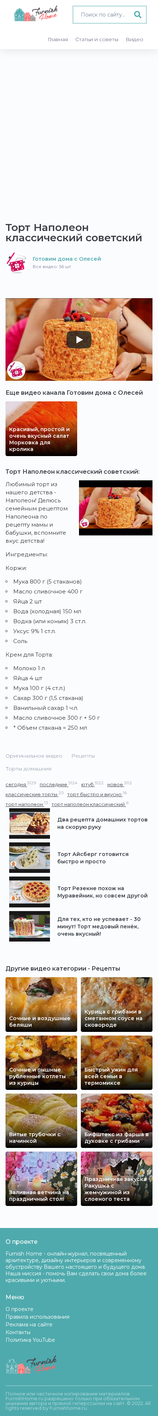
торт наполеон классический (90, 804)
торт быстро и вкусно (97, 794)
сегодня (21, 784)
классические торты (35, 794)
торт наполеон (27, 804)
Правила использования (37, 1317)
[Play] (79, 339)
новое (119, 784)
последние (59, 784)
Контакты (18, 1332)
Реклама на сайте (29, 1324)
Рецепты (83, 755)
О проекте (19, 1309)
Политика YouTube (30, 1340)
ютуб (92, 784)
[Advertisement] (79, 132)
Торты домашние (29, 768)
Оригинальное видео (34, 755)
